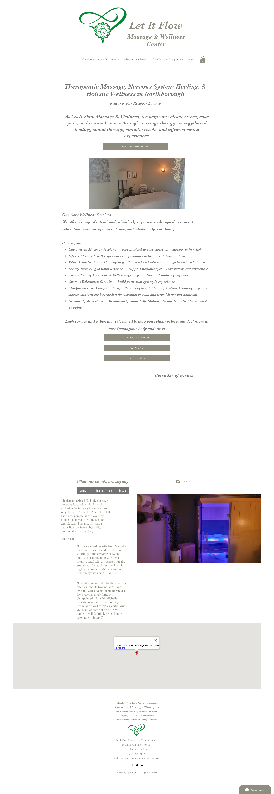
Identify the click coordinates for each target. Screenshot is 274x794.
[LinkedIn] (141, 765)
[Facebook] (132, 765)
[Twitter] (137, 765)
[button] (203, 59)
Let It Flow (156, 25)
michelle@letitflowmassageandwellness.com (137, 758)
